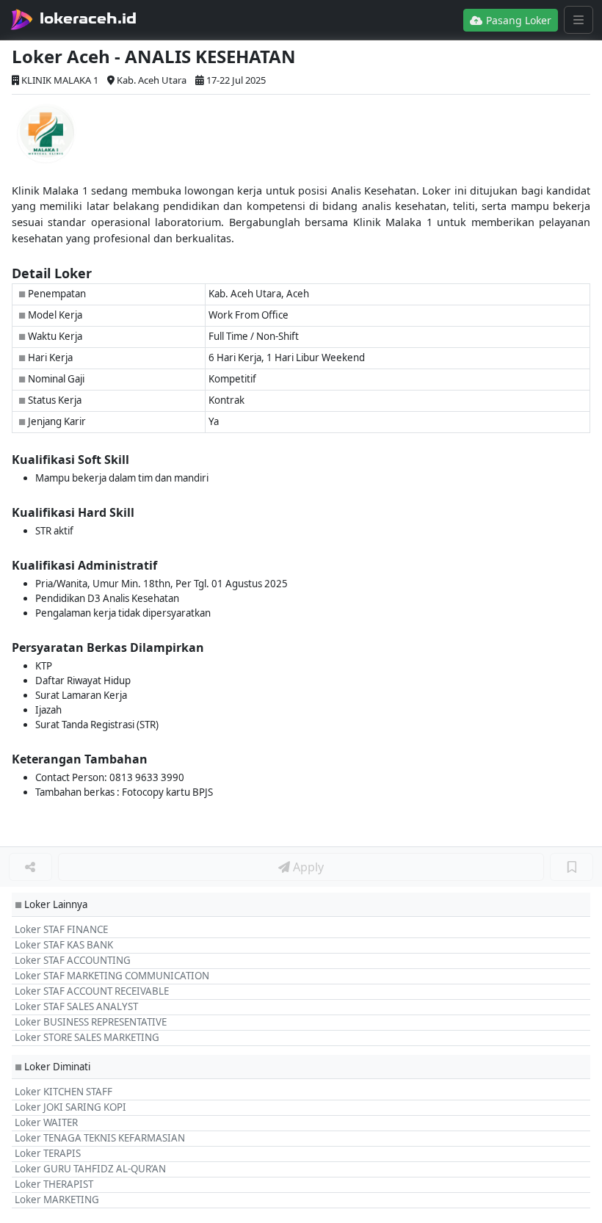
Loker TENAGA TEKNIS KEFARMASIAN (100, 1137)
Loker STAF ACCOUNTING (73, 960)
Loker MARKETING (57, 1199)
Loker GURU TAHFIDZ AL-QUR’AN (90, 1168)
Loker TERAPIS (48, 1153)
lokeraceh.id (88, 18)
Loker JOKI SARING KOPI (70, 1107)
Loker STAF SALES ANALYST (76, 1006)
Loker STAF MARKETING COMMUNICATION (112, 975)
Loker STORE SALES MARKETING (87, 1037)
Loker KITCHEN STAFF (63, 1091)
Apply (307, 867)
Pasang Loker (517, 20)
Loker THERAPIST (54, 1184)
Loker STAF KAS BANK (64, 944)
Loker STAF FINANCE (61, 929)
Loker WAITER (46, 1122)
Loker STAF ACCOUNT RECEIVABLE (92, 991)
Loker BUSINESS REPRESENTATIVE (91, 1021)
